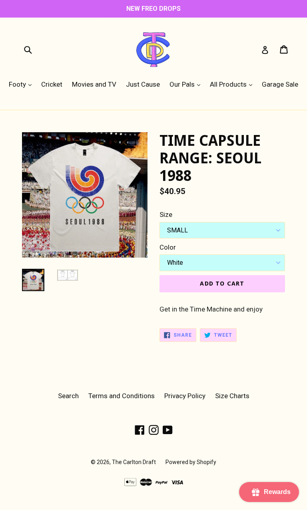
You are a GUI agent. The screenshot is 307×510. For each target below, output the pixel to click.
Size (165, 214)
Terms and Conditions (121, 396)
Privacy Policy (184, 396)
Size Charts (232, 396)
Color (167, 247)
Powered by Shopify (190, 462)
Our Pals (186, 84)
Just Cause (143, 84)
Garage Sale (280, 84)
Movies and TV (94, 84)
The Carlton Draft (134, 462)
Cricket (51, 84)
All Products (233, 84)
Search (68, 396)
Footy (22, 84)
